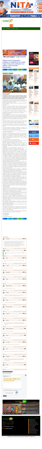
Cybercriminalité (5, 73)
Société (11, 25)
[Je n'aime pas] (24, 238)
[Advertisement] (21, 38)
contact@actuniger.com (9, 428)
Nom (6, 376)
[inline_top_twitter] (10, 69)
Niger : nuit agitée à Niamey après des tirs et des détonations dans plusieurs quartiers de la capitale (36, 92)
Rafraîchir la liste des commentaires (8, 371)
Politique (7, 25)
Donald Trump (11, 73)
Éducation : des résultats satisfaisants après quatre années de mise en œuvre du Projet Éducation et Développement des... (36, 108)
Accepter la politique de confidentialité (11, 390)
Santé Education (32, 424)
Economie (20, 25)
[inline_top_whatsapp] (19, 69)
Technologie (8, 28)
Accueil (4, 25)
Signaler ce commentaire (22, 248)
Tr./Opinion (13, 28)
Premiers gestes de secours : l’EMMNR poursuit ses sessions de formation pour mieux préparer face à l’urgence (31, 108)
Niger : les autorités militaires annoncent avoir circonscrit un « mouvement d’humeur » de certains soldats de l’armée (36, 77)
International (15, 25)
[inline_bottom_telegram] (24, 219)
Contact (16, 28)
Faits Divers (31, 431)
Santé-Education (25, 25)
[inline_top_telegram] (24, 69)
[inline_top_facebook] (5, 69)
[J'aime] (23, 238)
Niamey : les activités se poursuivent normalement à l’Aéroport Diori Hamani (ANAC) (31, 75)
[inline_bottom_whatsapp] (19, 219)
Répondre (15, 248)
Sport (30, 25)
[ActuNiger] (8, 20)
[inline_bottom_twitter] (10, 219)
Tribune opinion (32, 423)
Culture (4, 28)
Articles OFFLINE (32, 430)
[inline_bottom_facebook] (5, 219)
